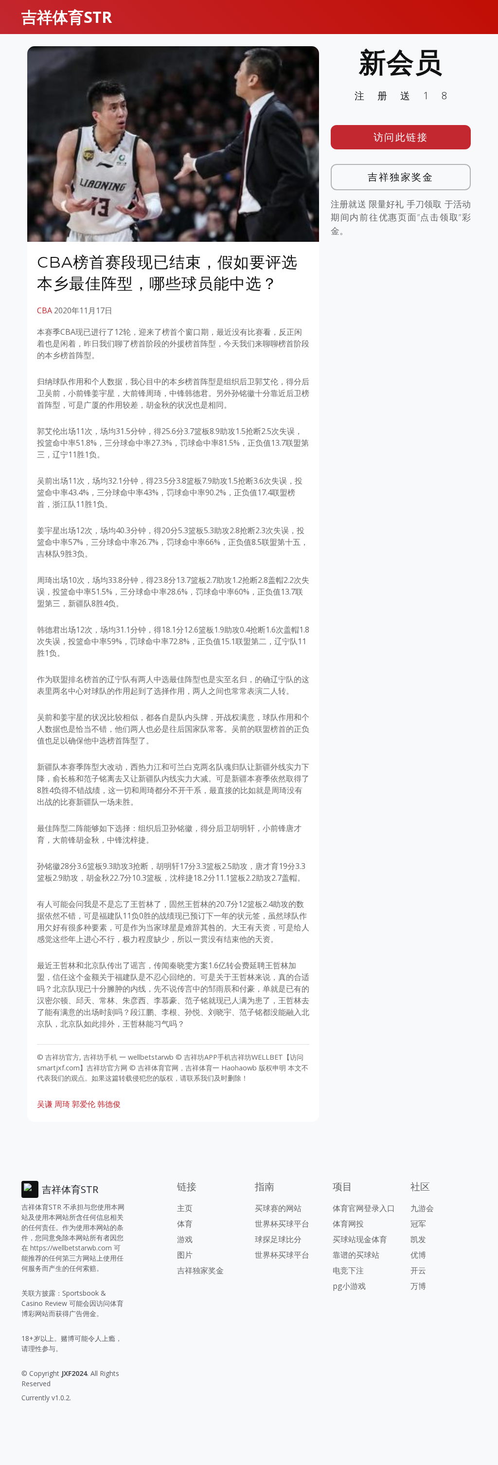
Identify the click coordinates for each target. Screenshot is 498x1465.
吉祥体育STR (66, 16)
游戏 (185, 1239)
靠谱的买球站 (356, 1254)
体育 (185, 1223)
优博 (418, 1254)
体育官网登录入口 (364, 1208)
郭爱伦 (83, 1104)
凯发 (418, 1239)
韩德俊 (109, 1104)
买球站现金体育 (360, 1239)
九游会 (422, 1208)
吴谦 (45, 1104)
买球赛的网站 (278, 1208)
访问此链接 (401, 137)
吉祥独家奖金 (400, 176)
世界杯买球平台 (282, 1223)
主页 (185, 1208)
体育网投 (348, 1223)
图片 (185, 1254)
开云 (418, 1270)
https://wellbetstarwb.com (71, 1247)
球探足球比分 (278, 1239)
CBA (44, 310)
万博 (418, 1286)
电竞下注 (348, 1270)
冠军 (418, 1223)
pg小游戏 (349, 1286)
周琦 (62, 1104)
